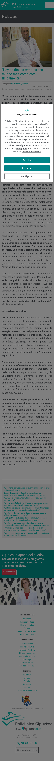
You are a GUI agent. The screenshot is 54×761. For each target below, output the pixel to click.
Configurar (27, 176)
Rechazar (27, 168)
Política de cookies (31, 151)
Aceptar (27, 160)
